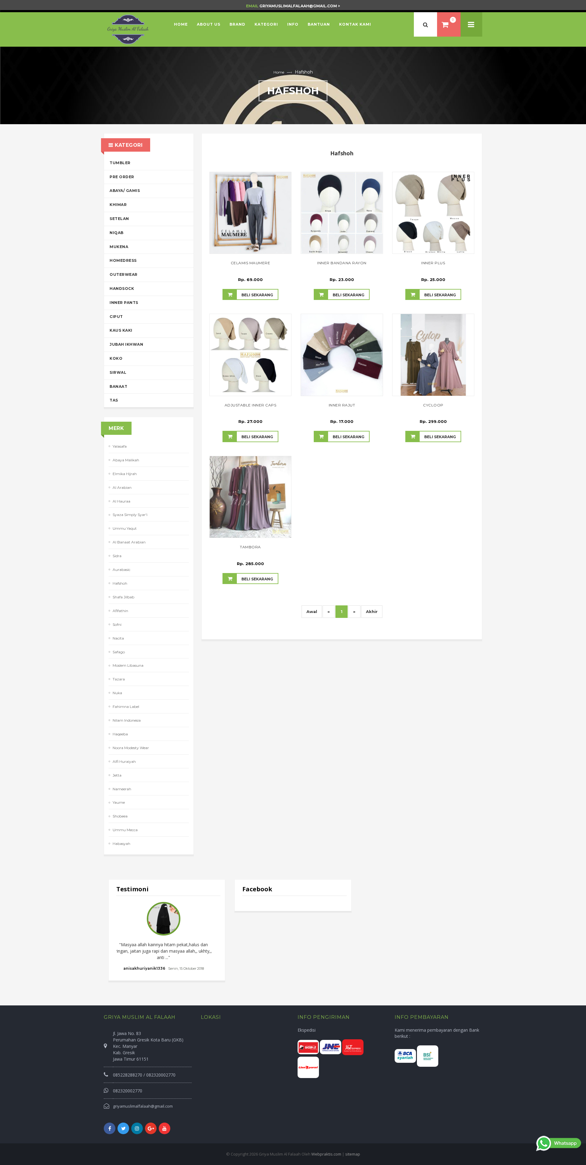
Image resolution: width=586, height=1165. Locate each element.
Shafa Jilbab (123, 597)
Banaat (118, 386)
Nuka (117, 693)
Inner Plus (433, 263)
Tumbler (120, 163)
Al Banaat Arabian (129, 542)
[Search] (425, 24)
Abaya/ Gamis (125, 190)
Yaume (119, 802)
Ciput (116, 316)
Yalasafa (120, 446)
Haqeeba (120, 734)
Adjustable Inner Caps (251, 405)
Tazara (119, 679)
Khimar (118, 204)
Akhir (372, 611)
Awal (311, 611)
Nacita (118, 638)
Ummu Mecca (125, 830)
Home (278, 72)
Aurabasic (121, 569)
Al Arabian (122, 487)
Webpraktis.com (326, 1154)
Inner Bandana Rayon (342, 263)
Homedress (123, 260)
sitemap (352, 1154)
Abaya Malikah (126, 460)
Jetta (117, 775)
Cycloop (433, 405)
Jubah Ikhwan (126, 344)
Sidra (117, 556)
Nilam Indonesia (127, 720)
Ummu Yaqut (125, 528)
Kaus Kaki (121, 330)
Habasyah (121, 843)
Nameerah (122, 789)
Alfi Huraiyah (124, 761)
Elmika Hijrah (125, 473)
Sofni (117, 624)
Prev (124, 937)
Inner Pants (124, 302)
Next (209, 937)
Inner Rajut (342, 405)
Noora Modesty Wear (131, 747)
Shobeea (120, 816)
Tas (114, 400)
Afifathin (120, 610)
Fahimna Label (126, 706)
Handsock (122, 288)
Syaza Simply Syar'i (130, 514)
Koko (116, 358)
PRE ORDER (122, 177)
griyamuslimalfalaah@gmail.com (143, 1106)
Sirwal (118, 372)
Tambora (250, 547)
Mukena (119, 246)
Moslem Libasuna (128, 665)
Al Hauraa (121, 501)
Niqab (117, 232)
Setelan (119, 218)
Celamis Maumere (250, 263)
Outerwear (124, 274)
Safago (119, 652)
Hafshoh (120, 583)
